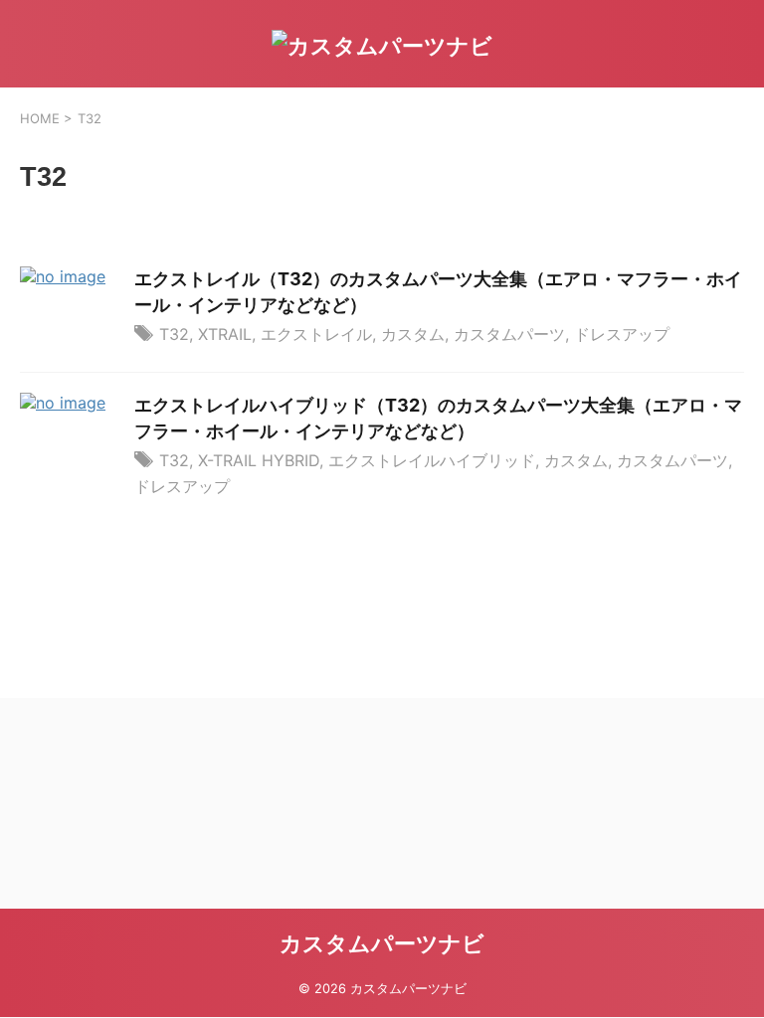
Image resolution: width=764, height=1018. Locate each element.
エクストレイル (316, 334)
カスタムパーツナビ (382, 943)
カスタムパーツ (509, 334)
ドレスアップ (621, 334)
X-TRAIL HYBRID (258, 460)
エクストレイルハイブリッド (431, 460)
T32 (174, 334)
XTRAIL (225, 334)
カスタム (413, 334)
